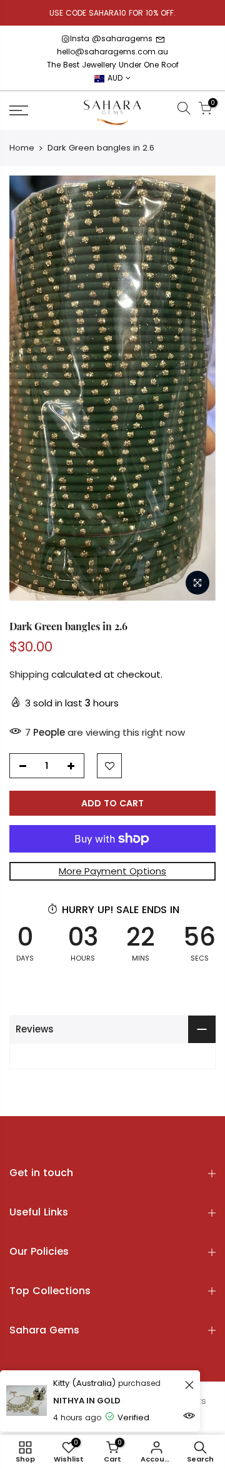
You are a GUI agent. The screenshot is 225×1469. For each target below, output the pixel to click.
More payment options (112, 871)
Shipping (29, 674)
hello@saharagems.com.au (112, 51)
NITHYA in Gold (87, 1401)
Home (21, 148)
